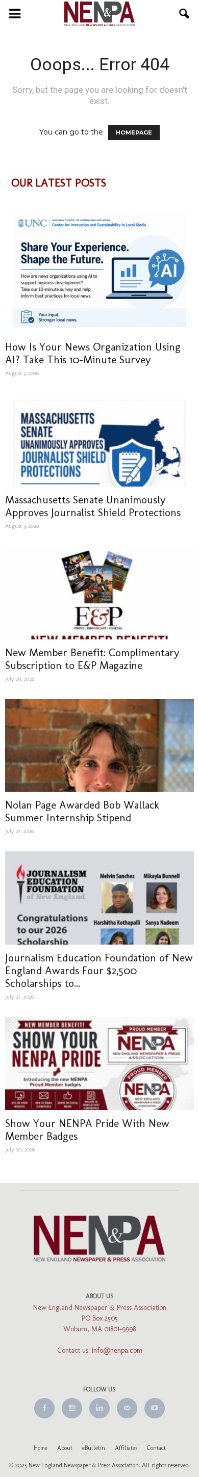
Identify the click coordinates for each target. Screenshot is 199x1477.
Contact (156, 1448)
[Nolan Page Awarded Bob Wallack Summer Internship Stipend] (99, 745)
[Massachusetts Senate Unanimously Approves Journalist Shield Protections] (99, 440)
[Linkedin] (99, 1408)
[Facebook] (44, 1408)
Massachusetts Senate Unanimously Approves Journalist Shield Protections (93, 506)
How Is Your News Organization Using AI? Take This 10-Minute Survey (93, 353)
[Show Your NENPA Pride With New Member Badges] (99, 1063)
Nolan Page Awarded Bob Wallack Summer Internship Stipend (82, 811)
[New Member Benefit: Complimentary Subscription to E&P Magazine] (99, 592)
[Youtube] (154, 1408)
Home (40, 1448)
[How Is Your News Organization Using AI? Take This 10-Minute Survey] (99, 269)
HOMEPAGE (134, 132)
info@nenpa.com (117, 1350)
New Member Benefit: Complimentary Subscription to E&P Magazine (92, 659)
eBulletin (93, 1448)
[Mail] (127, 1408)
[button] (184, 14)
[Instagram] (72, 1408)
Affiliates (126, 1448)
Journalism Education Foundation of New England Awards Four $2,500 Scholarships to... (99, 970)
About (64, 1448)
